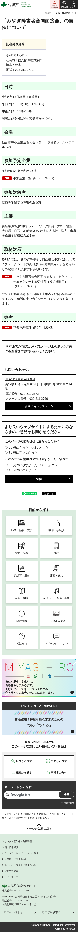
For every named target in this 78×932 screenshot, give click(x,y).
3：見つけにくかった (22, 470)
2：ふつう (41, 447)
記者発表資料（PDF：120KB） (34, 327)
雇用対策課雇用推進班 (20, 379)
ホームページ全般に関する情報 (20, 865)
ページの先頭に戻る (39, 828)
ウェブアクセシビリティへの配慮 (22, 853)
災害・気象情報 (54, 4)
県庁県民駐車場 (51, 912)
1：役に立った (18, 447)
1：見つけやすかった (22, 465)
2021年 (65, 814)
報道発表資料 (25, 814)
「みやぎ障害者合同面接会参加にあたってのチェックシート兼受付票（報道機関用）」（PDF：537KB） (43, 281)
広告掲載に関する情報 (16, 859)
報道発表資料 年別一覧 (46, 814)
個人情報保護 (11, 847)
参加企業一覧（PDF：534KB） (34, 178)
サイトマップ (11, 877)
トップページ (9, 814)
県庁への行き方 (13, 912)
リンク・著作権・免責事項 (18, 841)
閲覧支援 (64, 4)
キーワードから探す (18, 787)
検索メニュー (73, 4)
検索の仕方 (69, 803)
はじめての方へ (12, 871)
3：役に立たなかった (22, 452)
